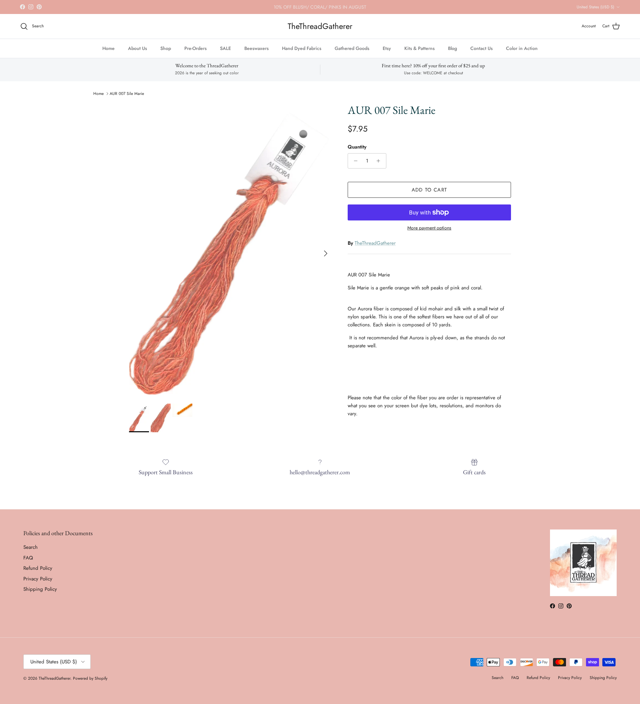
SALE (225, 48)
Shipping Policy (40, 589)
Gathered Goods (352, 48)
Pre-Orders (195, 48)
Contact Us (481, 48)
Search (30, 547)
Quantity (357, 147)
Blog (452, 48)
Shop (165, 48)
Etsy (387, 48)
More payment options (429, 228)
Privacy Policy (37, 578)
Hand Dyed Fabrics (301, 48)
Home (108, 48)
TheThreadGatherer (375, 243)
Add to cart (429, 189)
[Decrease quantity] (354, 161)
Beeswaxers (256, 48)
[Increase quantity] (380, 161)
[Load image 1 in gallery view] (231, 250)
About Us (137, 48)
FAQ (28, 557)
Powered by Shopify (90, 678)
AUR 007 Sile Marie (127, 94)
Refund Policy (37, 568)
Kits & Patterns (419, 48)
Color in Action (522, 48)
